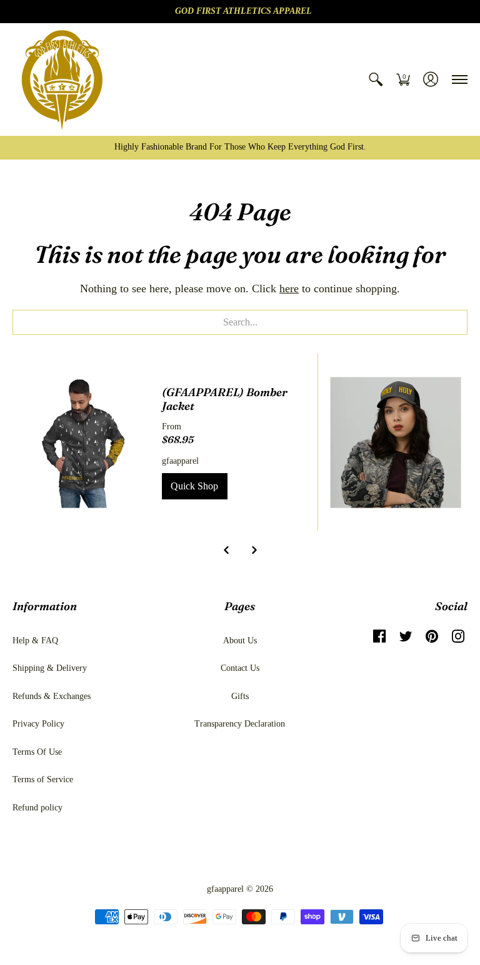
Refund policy (37, 807)
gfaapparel (180, 461)
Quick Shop (194, 486)
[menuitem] (375, 79)
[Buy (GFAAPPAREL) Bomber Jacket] (84, 442)
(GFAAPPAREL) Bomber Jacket (225, 399)
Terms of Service (42, 779)
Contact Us (240, 668)
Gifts (240, 696)
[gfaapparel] (62, 79)
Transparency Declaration (239, 723)
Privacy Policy (38, 723)
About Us (240, 640)
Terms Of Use (37, 752)
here (289, 288)
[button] (375, 79)
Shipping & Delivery (49, 668)
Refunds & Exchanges (51, 696)
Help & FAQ (35, 640)
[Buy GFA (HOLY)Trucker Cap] (396, 442)
